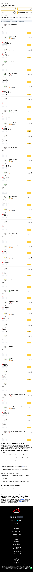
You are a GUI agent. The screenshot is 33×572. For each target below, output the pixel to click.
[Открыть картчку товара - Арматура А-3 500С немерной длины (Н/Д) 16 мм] (5, 432)
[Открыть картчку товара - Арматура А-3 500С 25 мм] (5, 148)
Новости (16, 536)
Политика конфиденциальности (16, 537)
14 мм (14, 17)
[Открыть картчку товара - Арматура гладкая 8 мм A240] (5, 221)
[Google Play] (20, 520)
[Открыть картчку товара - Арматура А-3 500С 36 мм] (5, 185)
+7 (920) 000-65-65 (16, 547)
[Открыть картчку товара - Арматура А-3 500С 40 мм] (5, 197)
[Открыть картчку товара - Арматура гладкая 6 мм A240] (5, 209)
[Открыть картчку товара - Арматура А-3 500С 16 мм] (5, 86)
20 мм (23, 17)
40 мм (12, 19)
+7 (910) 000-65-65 (16, 545)
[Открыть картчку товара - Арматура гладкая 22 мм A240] (5, 302)
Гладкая (4, 470)
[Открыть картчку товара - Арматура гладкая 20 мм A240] (5, 291)
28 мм (2, 19)
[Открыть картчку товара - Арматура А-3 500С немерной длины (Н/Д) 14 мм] (5, 419)
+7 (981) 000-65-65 (16, 551)
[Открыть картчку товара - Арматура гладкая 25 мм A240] (5, 313)
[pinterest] (11, 517)
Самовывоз (16, 528)
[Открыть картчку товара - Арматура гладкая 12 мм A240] (5, 246)
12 (23, 499)
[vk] (18, 517)
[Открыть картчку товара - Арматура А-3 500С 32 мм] (5, 172)
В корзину (29, 45)
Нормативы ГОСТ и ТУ (16, 534)
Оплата (16, 529)
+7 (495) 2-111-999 (16, 544)
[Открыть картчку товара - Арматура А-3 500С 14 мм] (5, 98)
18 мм (20, 17)
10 (22, 499)
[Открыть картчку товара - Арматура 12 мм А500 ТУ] (5, 74)
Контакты (16, 539)
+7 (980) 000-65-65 (16, 543)
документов (20, 501)
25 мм (29, 17)
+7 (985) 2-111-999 (16, 550)
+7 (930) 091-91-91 (16, 548)
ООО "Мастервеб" (25, 568)
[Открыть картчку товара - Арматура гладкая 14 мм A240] (5, 257)
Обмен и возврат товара (16, 531)
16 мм (17, 17)
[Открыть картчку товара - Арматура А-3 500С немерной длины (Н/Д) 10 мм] (5, 395)
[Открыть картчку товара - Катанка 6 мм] (5, 347)
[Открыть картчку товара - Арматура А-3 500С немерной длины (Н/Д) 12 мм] (5, 407)
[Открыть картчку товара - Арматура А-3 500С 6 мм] (5, 37)
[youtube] (15, 517)
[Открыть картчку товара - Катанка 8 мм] (5, 359)
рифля (23, 466)
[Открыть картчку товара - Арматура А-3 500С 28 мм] (5, 160)
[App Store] (13, 520)
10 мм (8, 17)
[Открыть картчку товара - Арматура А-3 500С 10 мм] (5, 62)
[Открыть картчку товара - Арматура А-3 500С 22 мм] (5, 135)
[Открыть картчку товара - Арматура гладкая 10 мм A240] (5, 234)
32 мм (5, 19)
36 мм (8, 19)
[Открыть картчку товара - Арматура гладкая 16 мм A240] (5, 268)
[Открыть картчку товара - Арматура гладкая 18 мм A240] (5, 280)
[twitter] (13, 517)
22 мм (26, 17)
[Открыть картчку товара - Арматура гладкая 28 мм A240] (5, 324)
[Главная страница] (16, 510)
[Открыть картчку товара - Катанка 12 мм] (5, 384)
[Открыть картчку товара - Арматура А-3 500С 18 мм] (5, 111)
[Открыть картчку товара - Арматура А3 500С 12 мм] (5, 25)
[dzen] (20, 517)
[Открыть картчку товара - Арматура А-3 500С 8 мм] (5, 49)
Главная (16, 523)
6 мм (2, 17)
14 (24, 499)
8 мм (5, 17)
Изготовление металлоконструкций (16, 525)
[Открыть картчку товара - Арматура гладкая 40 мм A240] (5, 336)
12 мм (11, 17)
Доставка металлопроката (16, 526)
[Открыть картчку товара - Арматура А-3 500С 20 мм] (5, 123)
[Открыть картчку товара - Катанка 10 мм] (5, 371)
